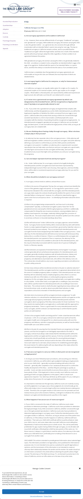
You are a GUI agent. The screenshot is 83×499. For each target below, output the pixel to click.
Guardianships (8, 25)
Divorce (5, 33)
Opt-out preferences (36, 496)
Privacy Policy (48, 496)
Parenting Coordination (10, 45)
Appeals (5, 48)
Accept (41, 492)
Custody (5, 37)
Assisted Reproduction (10, 21)
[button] (80, 468)
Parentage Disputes (9, 41)
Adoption (6, 29)
